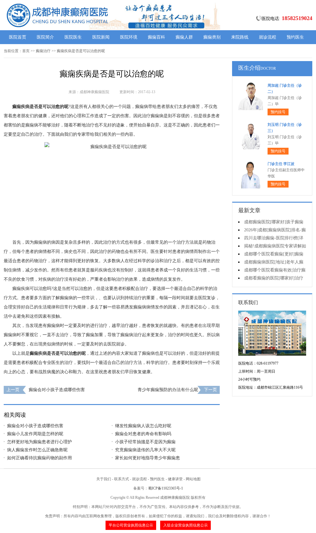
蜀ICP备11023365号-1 (165, 488)
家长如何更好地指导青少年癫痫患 (147, 458)
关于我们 (103, 479)
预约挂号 (278, 112)
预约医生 (295, 37)
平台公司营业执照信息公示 (131, 525)
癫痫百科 (156, 37)
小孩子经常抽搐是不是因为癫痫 (145, 442)
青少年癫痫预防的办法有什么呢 (168, 389)
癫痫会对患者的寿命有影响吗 (143, 434)
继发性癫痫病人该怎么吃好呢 (143, 426)
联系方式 (121, 479)
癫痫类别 (212, 37)
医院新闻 (101, 37)
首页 (26, 51)
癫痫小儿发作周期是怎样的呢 (35, 434)
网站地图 (193, 479)
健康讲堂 (175, 479)
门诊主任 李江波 (281, 164)
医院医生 (73, 37)
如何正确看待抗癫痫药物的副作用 (39, 458)
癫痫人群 (184, 37)
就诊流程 (267, 37)
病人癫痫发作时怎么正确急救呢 (37, 450)
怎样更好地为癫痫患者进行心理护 (39, 442)
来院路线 (239, 37)
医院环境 (128, 37)
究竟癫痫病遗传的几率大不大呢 (145, 450)
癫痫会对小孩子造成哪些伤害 (57, 389)
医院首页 (17, 37)
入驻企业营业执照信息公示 (185, 525)
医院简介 (45, 37)
